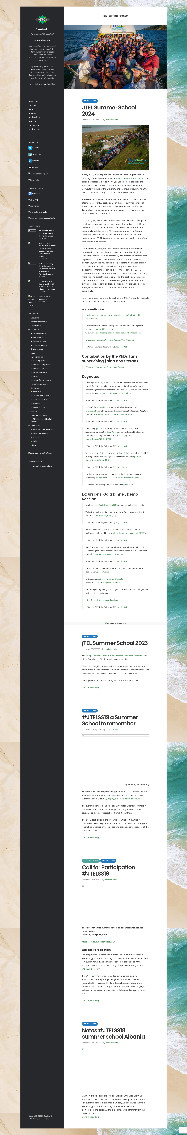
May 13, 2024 (121, 346)
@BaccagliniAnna (106, 579)
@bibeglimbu (106, 332)
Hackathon (38, 337)
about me (33, 101)
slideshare (36, 154)
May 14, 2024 (121, 400)
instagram (43, 174)
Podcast (36, 403)
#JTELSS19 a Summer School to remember (110, 720)
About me (35, 318)
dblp (36, 200)
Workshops (38, 349)
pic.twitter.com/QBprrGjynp (104, 515)
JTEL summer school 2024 (130, 178)
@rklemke (95, 332)
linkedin (35, 161)
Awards (36, 391)
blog (30, 109)
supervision (33, 125)
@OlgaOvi (100, 477)
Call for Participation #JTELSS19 (108, 870)
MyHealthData (39, 372)
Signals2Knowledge (41, 380)
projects (32, 113)
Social (33, 411)
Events (33, 329)
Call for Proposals (38, 322)
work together (49, 84)
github (35, 167)
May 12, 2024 (121, 522)
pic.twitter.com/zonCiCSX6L (134, 533)
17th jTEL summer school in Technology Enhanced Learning (114, 655)
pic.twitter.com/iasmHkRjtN (97, 460)
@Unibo (105, 571)
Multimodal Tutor (40, 368)
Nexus (35, 376)
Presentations (39, 407)
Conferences (38, 333)
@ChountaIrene (92, 410)
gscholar (36, 193)
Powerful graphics (38, 384)
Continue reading (90, 687)
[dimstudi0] (40, 453)
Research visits (39, 341)
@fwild (99, 428)
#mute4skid (99, 329)
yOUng (33, 445)
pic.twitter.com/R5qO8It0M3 (98, 439)
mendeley (43, 212)
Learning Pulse (39, 360)
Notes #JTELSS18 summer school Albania (113, 1033)
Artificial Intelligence (41, 429)
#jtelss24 (109, 329)
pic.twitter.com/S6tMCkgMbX (121, 339)
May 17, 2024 (121, 467)
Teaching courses (38, 415)
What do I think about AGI (45, 297)
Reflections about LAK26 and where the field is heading (46, 233)
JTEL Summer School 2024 (109, 110)
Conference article (41, 395)
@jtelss (102, 407)
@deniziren (135, 332)
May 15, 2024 (121, 561)
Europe (36, 437)
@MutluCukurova (126, 453)
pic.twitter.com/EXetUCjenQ (122, 414)
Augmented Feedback (40, 69)
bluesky (35, 147)
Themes (34, 425)
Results (34, 388)
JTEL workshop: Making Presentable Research (105, 367)
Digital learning (39, 433)
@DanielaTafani (112, 582)
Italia (35, 441)
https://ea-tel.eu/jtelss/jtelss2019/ (124, 798)
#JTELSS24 (112, 477)
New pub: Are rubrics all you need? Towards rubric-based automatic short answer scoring (47, 250)
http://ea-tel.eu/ (91, 969)
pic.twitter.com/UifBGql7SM (111, 554)
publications (34, 117)
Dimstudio (42, 29)
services (32, 105)
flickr (37, 180)
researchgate (49, 218)
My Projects (35, 357)
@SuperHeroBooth (120, 332)
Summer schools (40, 345)
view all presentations (42, 466)
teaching (32, 121)
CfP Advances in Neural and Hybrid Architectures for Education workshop (47, 285)
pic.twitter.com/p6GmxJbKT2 (130, 477)
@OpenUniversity (112, 432)
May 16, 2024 (130, 484)
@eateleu (102, 505)
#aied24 (105, 414)
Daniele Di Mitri (112, 120)
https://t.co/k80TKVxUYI (96, 339)
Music (33, 353)
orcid (37, 206)
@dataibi (119, 579)
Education (35, 325)
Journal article (39, 399)
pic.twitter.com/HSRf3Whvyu (118, 393)
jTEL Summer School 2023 (115, 643)
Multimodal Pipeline (41, 364)
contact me (34, 129)
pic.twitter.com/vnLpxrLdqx (106, 600)
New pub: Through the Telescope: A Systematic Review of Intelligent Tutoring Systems (47, 268)
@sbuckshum (109, 382)
